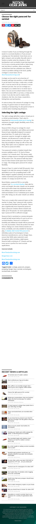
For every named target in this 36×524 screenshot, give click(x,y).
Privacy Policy (18, 520)
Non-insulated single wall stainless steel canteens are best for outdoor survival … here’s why (19, 440)
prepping (5, 269)
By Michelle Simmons (18, 389)
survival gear (27, 269)
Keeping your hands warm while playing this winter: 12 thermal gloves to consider (20, 432)
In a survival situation (18, 184)
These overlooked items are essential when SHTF (20, 412)
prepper (27, 267)
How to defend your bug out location (18, 380)
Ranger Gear (12, 269)
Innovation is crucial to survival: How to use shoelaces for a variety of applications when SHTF (20, 496)
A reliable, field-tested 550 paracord (16, 231)
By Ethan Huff (17, 475)
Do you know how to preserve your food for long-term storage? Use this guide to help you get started (21, 419)
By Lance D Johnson (18, 382)
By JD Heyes (16, 463)
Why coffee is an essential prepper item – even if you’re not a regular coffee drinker (20, 386)
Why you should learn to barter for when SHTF (21, 489)
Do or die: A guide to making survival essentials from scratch (21, 447)
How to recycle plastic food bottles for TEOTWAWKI (19, 426)
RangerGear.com (7, 256)
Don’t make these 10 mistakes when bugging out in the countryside (20, 472)
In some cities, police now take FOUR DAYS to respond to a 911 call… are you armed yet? (20, 461)
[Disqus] (18, 302)
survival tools (6, 271)
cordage (14, 267)
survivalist (14, 271)
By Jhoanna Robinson (18, 402)
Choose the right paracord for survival (18, 392)
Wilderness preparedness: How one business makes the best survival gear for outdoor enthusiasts (20, 399)
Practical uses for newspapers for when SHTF (20, 466)
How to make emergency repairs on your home (21, 484)
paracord (21, 267)
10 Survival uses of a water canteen (18, 375)
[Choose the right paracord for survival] (18, 7)
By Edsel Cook (17, 429)
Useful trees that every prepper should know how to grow (21, 479)
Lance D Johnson (14, 22)
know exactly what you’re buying (20, 120)
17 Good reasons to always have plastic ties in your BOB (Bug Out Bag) (20, 406)
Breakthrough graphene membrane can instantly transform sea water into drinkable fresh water (20, 454)
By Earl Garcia (17, 457)
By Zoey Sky (16, 376)
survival (19, 269)
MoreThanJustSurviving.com (11, 252)
